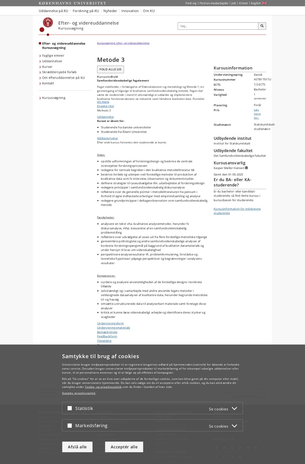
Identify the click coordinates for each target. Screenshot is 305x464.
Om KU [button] (149, 10)
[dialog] (152, 404)
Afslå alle (77, 446)
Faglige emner (53, 55)
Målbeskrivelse (107, 138)
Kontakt (48, 83)
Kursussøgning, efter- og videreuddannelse (123, 43)
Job (234, 3)
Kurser (47, 67)
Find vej (191, 3)
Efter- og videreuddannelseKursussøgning (64, 45)
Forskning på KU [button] (86, 10)
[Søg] (262, 26)
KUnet (243, 3)
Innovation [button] (130, 10)
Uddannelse (105, 117)
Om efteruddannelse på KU (63, 77)
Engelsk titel (105, 106)
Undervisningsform (110, 323)
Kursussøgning (53, 98)
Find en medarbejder (214, 3)
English (256, 3)
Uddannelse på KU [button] (53, 10)
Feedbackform (107, 336)
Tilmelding (104, 341)
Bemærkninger (107, 332)
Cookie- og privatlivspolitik (103, 387)
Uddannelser (52, 61)
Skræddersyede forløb (59, 72)
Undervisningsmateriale (113, 328)
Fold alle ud (110, 69)
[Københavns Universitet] (46, 26)
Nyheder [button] (110, 10)
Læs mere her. (257, 114)
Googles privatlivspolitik (79, 393)
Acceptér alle (124, 446)
